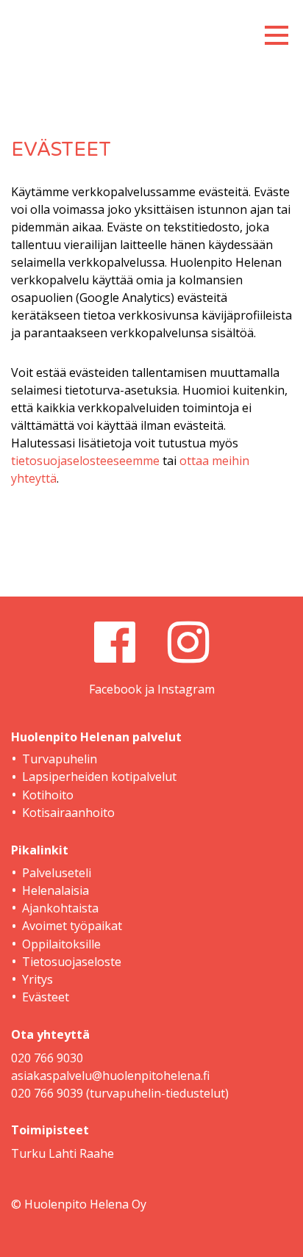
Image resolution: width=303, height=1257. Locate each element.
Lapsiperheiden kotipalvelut (99, 776)
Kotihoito (48, 795)
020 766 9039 (47, 1093)
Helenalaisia (55, 890)
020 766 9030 (47, 1058)
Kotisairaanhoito (68, 812)
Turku (28, 1153)
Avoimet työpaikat (72, 926)
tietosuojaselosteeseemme (85, 461)
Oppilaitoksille (61, 944)
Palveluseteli (56, 873)
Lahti (62, 1153)
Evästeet (45, 997)
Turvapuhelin (59, 759)
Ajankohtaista (60, 908)
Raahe (96, 1153)
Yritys (37, 979)
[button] (276, 30)
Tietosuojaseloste (71, 962)
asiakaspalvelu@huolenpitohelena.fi (110, 1075)
